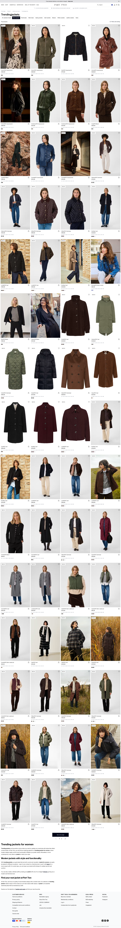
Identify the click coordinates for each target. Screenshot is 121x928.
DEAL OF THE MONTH (30, 4)
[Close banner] (119, 1)
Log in (62, 902)
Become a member (66, 896)
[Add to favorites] (29, 25)
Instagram (104, 899)
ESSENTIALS (13, 4)
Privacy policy (16, 899)
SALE (37, 4)
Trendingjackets (25, 11)
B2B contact (89, 896)
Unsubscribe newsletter (45, 908)
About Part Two (43, 899)
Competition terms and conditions (21, 905)
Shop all (9, 11)
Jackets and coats (16, 11)
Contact (14, 908)
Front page (3, 11)
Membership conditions (67, 899)
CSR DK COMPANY (44, 902)
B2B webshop (89, 899)
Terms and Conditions (25, 926)
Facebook (105, 896)
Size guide (15, 910)
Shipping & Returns (17, 902)
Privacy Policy (15, 926)
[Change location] (112, 5)
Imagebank (89, 905)
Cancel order (15, 913)
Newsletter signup (44, 896)
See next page (60, 834)
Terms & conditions (17, 896)
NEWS (2, 4)
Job (40, 905)
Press (87, 902)
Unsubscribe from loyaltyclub (68, 905)
